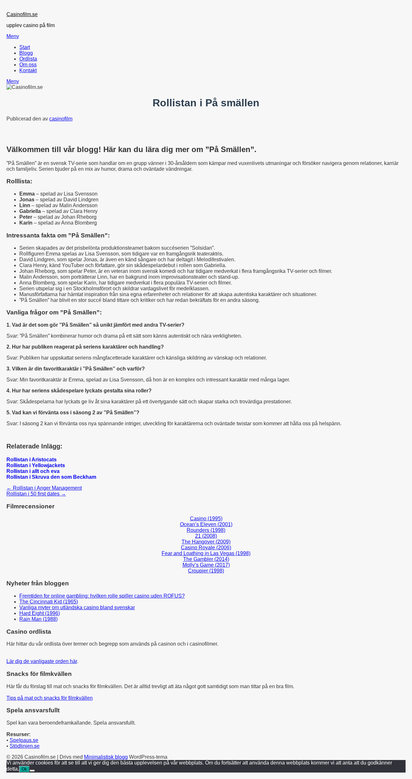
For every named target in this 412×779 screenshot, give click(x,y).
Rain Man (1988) (38, 619)
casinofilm (60, 118)
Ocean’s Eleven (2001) (206, 524)
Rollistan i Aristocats (31, 459)
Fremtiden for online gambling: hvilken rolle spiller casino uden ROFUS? (102, 596)
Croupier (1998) (206, 570)
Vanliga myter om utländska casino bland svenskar (77, 607)
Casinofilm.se (22, 14)
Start (24, 47)
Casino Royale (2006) (206, 547)
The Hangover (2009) (206, 541)
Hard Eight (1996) (39, 613)
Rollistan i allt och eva (33, 471)
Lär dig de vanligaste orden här (41, 661)
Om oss (28, 64)
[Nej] (32, 771)
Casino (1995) (206, 518)
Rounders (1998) (206, 530)
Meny (12, 36)
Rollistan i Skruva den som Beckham (51, 477)
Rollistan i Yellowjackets (35, 465)
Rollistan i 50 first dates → (36, 493)
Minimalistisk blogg (106, 757)
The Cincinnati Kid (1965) (48, 601)
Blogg (26, 53)
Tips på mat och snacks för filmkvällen (49, 698)
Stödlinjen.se (25, 746)
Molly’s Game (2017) (206, 565)
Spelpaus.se (24, 740)
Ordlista (28, 59)
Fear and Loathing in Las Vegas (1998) (206, 553)
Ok (24, 769)
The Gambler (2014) (206, 559)
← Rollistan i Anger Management (44, 488)
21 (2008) (206, 536)
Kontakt (28, 70)
